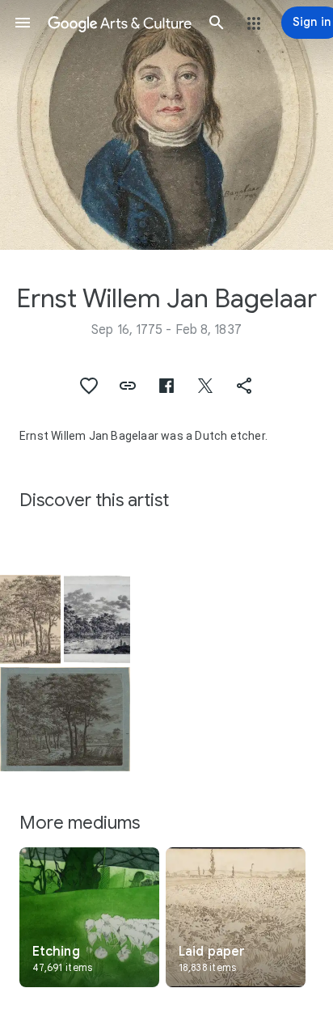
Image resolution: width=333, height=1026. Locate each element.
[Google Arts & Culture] (119, 22)
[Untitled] (97, 619)
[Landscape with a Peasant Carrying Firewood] (30, 619)
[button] (22, 22)
